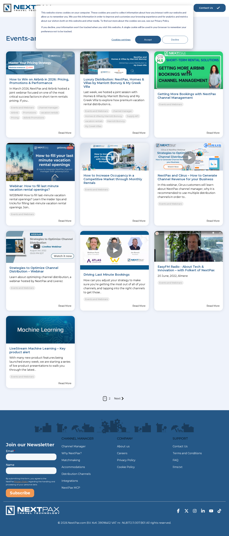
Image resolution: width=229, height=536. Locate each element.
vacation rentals (49, 112)
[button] (178, 512)
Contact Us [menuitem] (180, 446)
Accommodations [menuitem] (73, 467)
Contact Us (206, 7)
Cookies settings (121, 39)
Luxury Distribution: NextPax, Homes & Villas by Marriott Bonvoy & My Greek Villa (113, 83)
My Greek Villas (93, 126)
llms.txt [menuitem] (178, 467)
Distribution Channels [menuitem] (76, 474)
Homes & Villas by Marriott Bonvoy (103, 116)
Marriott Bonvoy (116, 121)
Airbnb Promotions (33, 117)
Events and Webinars (22, 107)
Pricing (15, 117)
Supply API (132, 116)
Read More (64, 133)
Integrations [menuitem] (70, 480)
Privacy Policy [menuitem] (126, 460)
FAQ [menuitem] (175, 460)
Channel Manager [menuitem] (74, 446)
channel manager (48, 107)
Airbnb (14, 112)
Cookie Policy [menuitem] (126, 467)
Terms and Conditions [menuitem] (187, 453)
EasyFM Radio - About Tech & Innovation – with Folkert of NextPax (186, 268)
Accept (148, 39)
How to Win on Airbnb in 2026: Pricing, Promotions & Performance (39, 81)
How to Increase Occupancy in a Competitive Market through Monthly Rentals (112, 179)
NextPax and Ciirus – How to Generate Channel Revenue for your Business (187, 177)
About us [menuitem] (123, 446)
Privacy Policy (21, 481)
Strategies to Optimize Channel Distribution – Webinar (33, 269)
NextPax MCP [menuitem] (71, 487)
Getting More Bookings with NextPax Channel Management (187, 96)
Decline (175, 39)
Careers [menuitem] (122, 453)
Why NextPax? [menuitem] (72, 453)
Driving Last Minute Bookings (106, 274)
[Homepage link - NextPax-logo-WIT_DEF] (33, 513)
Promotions (29, 112)
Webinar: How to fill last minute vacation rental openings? (34, 188)
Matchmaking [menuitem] (71, 460)
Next (117, 398)
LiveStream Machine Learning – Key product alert (37, 350)
